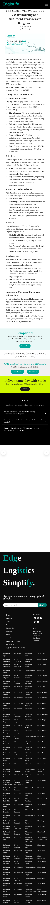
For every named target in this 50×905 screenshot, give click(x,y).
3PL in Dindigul (18, 804)
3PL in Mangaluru (42, 714)
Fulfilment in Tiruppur (28, 901)
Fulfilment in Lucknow (28, 693)
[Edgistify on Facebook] (41, 618)
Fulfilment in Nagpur (28, 759)
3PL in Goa (17, 837)
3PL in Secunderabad (41, 857)
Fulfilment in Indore (6, 890)
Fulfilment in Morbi (28, 743)
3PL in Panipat (41, 804)
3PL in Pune (40, 815)
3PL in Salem (41, 845)
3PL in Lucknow (42, 692)
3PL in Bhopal (18, 747)
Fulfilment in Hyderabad (6, 879)
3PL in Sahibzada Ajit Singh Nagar (42, 838)
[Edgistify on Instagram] (38, 618)
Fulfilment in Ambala (6, 693)
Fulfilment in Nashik (28, 765)
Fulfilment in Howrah (6, 874)
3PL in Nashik (41, 764)
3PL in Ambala (18, 692)
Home (8, 615)
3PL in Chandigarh (17, 770)
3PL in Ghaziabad (17, 833)
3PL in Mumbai (41, 747)
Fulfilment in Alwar (6, 688)
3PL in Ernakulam (17, 811)
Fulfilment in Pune (30, 815)
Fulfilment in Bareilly (6, 726)
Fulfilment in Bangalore (6, 721)
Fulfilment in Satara (28, 851)
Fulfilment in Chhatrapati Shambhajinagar (7, 782)
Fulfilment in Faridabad (6, 822)
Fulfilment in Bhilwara (6, 737)
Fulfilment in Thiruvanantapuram (30, 890)
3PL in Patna (41, 810)
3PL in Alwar (18, 687)
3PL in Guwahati (16, 862)
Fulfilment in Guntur (6, 851)
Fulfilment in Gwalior (6, 868)
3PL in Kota (40, 670)
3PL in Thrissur (41, 894)
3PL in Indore (18, 889)
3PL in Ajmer (18, 670)
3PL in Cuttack (18, 793)
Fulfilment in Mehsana (28, 732)
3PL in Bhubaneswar (18, 754)
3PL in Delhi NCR (17, 800)
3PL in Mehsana (42, 731)
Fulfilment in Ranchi (28, 833)
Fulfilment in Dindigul (6, 805)
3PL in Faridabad (17, 822)
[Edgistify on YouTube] (38, 622)
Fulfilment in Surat (30, 878)
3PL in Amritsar (18, 698)
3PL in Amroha (18, 703)
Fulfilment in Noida (28, 776)
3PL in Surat (40, 878)
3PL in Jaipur (18, 894)
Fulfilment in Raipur (28, 822)
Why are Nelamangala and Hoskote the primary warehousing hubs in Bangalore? (19, 413)
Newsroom (9, 631)
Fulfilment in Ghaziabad (6, 833)
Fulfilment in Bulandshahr (6, 765)
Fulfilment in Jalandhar (6, 901)
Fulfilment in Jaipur (6, 896)
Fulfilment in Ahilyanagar (6, 660)
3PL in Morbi (41, 742)
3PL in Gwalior (18, 867)
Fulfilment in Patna (30, 810)
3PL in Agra (17, 653)
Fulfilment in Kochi (28, 655)
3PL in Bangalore (17, 721)
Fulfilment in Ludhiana (28, 699)
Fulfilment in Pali (29, 788)
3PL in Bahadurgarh (17, 715)
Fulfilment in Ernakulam (6, 811)
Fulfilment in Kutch (28, 688)
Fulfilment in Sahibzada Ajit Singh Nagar (29, 839)
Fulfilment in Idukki (6, 885)
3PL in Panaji (41, 793)
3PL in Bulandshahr (17, 765)
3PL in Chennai (18, 775)
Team (8, 621)
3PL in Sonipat (41, 872)
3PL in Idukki (18, 883)
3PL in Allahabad (17, 682)
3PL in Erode (17, 815)
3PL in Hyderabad (17, 879)
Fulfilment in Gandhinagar (6, 827)
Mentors (9, 618)
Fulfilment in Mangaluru (28, 715)
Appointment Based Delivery (15, 647)
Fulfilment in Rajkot (28, 827)
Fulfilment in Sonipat (28, 874)
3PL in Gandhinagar (17, 827)
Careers (8, 625)
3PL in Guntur (18, 850)
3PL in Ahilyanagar (17, 660)
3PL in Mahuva (41, 709)
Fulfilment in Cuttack (6, 794)
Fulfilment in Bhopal (6, 748)
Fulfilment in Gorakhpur (6, 846)
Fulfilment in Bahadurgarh (6, 715)
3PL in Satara (41, 850)
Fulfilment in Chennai (6, 776)
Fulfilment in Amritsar (6, 699)
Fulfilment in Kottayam (28, 677)
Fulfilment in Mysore (28, 754)
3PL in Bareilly (18, 725)
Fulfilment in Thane (28, 885)
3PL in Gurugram (17, 857)
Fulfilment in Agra (6, 655)
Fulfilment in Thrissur (28, 896)
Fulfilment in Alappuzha (6, 677)
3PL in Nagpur (41, 758)
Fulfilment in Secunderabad (29, 857)
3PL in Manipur (41, 720)
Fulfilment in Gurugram (6, 857)
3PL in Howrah (18, 872)
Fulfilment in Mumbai (28, 748)
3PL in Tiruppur (41, 900)
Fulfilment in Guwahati (6, 862)
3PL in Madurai (41, 703)
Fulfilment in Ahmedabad (6, 666)
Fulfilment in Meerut (28, 726)
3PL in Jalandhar (16, 901)
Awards (8, 638)
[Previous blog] (3, 452)
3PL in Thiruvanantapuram (42, 890)
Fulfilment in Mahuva (28, 710)
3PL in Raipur (41, 821)
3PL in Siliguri (41, 861)
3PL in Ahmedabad (17, 666)
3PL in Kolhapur (42, 659)
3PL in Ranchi (41, 832)
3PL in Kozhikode (42, 681)
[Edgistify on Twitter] (34, 622)
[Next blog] (46, 452)
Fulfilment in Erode (6, 816)
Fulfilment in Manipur (28, 721)
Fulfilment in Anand (6, 710)
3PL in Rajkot (41, 826)
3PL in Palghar (41, 780)
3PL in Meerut (41, 725)
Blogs (8, 635)
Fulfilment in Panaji (28, 794)
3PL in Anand (18, 709)
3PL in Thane (41, 883)
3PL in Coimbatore (17, 789)
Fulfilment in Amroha (6, 704)
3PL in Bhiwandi (16, 743)
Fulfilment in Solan (30, 867)
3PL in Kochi (41, 653)
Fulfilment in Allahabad (6, 682)
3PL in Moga (41, 736)
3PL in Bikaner (18, 758)
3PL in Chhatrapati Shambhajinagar (18, 782)
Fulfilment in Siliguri (28, 862)
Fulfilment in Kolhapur (28, 660)
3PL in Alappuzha (17, 677)
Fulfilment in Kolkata (28, 666)
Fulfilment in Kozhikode (28, 682)
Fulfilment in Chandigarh (6, 770)
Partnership (10, 644)
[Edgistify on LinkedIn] (34, 618)
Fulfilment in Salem (28, 846)
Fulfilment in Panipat (28, 805)
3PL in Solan (41, 867)
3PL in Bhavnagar (17, 732)
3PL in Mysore (41, 753)
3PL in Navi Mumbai (40, 770)
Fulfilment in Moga (30, 736)
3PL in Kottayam (42, 675)
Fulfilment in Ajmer (6, 671)
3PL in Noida (41, 775)
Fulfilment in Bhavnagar (6, 732)
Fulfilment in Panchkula (28, 800)
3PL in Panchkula (42, 799)
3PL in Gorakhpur (17, 846)
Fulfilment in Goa (6, 838)
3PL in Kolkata (41, 664)
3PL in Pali (40, 788)
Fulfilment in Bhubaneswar (7, 754)
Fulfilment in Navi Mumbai (30, 770)
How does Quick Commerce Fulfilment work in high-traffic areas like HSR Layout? (21, 429)
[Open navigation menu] (46, 4)
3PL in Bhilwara (16, 737)
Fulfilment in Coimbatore (6, 789)
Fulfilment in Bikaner (6, 759)
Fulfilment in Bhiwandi (6, 743)
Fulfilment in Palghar (28, 781)
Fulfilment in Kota (30, 670)
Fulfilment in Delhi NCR (6, 800)
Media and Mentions (13, 641)
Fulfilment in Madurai (28, 704)
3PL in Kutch (41, 687)
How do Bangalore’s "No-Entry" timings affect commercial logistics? (23, 421)
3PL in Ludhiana (42, 698)
